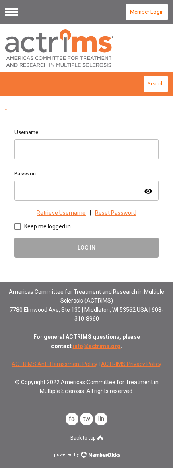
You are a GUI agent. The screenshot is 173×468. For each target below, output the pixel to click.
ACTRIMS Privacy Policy (131, 364)
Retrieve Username (61, 213)
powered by (67, 454)
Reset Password (115, 213)
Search (156, 84)
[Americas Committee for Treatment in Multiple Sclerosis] (86, 48)
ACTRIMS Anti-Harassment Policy (54, 364)
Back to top (83, 438)
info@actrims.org (97, 346)
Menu (11, 12)
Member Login (147, 12)
